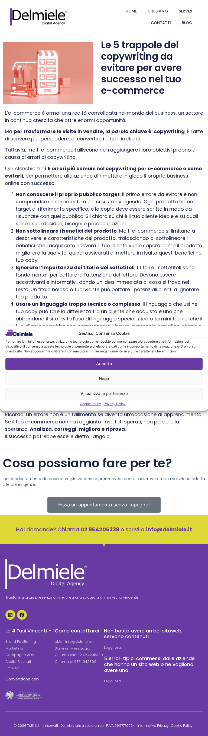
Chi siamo (158, 11)
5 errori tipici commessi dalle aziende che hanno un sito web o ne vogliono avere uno (149, 664)
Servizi (185, 11)
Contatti (161, 22)
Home (131, 11)
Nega (104, 378)
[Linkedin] (10, 615)
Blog (187, 22)
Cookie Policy (90, 404)
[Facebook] (22, 615)
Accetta (104, 363)
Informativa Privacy (153, 725)
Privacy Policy (115, 404)
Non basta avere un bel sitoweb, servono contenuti (143, 633)
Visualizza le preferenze (104, 393)
